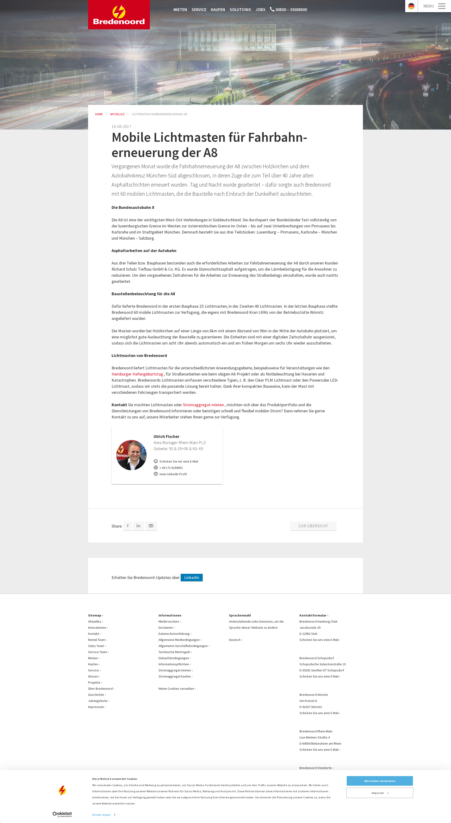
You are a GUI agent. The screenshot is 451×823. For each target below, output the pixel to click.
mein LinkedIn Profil (173, 474)
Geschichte (96, 695)
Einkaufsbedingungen (174, 658)
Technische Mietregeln (174, 652)
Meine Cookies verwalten (176, 688)
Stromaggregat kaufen (175, 676)
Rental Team (96, 640)
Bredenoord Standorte (315, 768)
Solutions (240, 9)
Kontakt (93, 634)
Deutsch (235, 640)
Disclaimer (166, 627)
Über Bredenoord (100, 688)
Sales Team (96, 646)
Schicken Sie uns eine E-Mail (318, 640)
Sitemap (94, 615)
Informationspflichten (174, 664)
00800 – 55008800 (291, 9)
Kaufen (218, 9)
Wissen (93, 676)
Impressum (96, 707)
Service (199, 9)
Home (99, 114)
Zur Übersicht (313, 525)
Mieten (180, 9)
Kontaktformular (313, 615)
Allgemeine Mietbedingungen (179, 640)
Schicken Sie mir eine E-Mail (178, 461)
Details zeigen (101, 814)
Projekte (94, 682)
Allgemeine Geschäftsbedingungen (183, 646)
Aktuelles (94, 621)
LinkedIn (191, 577)
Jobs (260, 9)
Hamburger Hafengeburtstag (138, 374)
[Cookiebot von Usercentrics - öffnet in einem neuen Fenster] (62, 814)
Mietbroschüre (169, 621)
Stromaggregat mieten (204, 404)
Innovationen (97, 627)
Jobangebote (97, 701)
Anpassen (378, 793)
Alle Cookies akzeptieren (380, 781)
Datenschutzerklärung (174, 634)
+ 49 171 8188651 (171, 468)
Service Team (97, 652)
